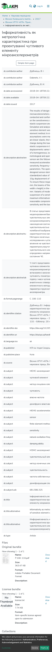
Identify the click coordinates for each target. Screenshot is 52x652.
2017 (38, 19)
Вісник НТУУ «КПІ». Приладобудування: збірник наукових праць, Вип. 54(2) (18, 22)
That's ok (44, 648)
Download (47, 558)
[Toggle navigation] (48, 6)
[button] (34, 6)
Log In (40, 6)
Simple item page (26, 63)
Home (5, 15)
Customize (6, 648)
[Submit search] (30, 6)
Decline (35, 648)
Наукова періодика (20, 15)
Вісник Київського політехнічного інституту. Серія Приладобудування (18, 19)
